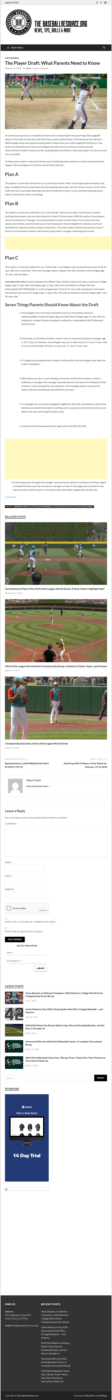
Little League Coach (63, 506)
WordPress (90, 1395)
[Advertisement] (58, 243)
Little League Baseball (41, 506)
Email (9, 876)
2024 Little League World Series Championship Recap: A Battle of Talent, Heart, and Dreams (56, 666)
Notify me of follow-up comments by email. (30, 922)
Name (9, 862)
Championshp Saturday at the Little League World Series (36, 743)
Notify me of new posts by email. (24, 931)
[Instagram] (101, 2)
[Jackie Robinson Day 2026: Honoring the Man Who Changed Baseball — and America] (14, 1009)
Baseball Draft (21, 506)
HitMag (103, 1395)
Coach (28, 68)
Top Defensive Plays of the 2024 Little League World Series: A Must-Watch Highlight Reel (54, 588)
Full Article (10, 497)
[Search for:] (56, 1078)
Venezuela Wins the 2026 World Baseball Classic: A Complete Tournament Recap (55, 1362)
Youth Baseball (12, 58)
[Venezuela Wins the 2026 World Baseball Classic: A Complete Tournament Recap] (14, 1041)
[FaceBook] (97, 2)
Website (9, 889)
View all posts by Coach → (38, 786)
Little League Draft (84, 506)
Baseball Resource (30, 1395)
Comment (11, 824)
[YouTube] (105, 2)
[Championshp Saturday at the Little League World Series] (56, 709)
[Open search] (104, 47)
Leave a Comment (40, 68)
